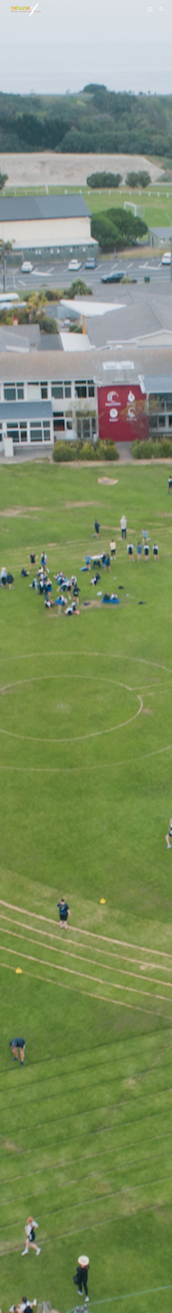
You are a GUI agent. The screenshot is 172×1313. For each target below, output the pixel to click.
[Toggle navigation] (150, 9)
